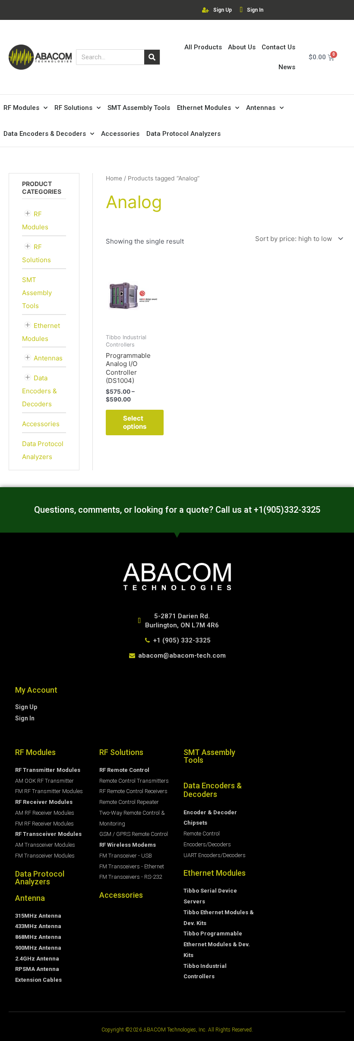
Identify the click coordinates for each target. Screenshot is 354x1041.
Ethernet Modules (204, 108)
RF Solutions (73, 108)
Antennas (260, 108)
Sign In (255, 10)
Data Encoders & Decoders (44, 134)
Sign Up (222, 10)
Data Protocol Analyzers (183, 134)
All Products (203, 47)
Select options (134, 422)
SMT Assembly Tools (138, 108)
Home (114, 178)
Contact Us (278, 47)
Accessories (120, 134)
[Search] (152, 57)
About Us (242, 47)
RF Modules (21, 108)
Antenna (30, 898)
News (286, 67)
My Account (36, 689)
